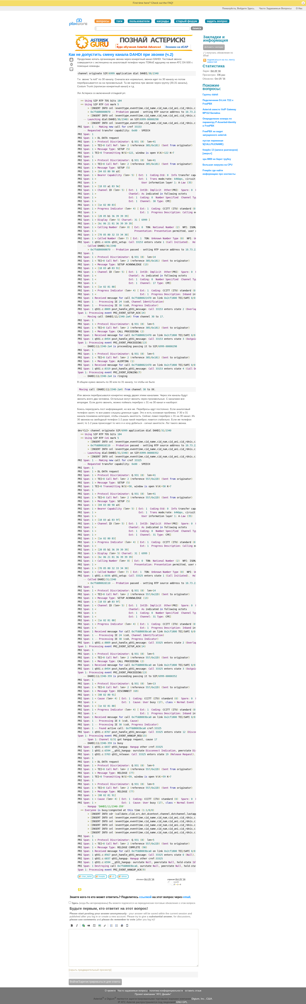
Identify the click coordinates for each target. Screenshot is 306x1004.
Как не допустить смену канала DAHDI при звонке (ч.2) (121, 54)
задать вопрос (217, 21)
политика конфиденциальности (166, 990)
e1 (113, 876)
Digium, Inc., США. (202, 998)
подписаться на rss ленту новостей (221, 60)
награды (163, 21)
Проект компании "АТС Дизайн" (153, 994)
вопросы (102, 21)
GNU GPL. (182, 1002)
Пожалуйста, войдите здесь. (238, 8)
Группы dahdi (210, 94)
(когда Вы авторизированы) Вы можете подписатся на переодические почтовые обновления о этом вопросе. (134, 903)
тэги (119, 21)
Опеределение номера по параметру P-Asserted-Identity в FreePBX (219, 122)
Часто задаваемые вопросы (275, 8)
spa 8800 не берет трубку (217, 159)
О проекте (110, 990)
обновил (145, 879)
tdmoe (124, 876)
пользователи (139, 21)
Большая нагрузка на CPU (217, 164)
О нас (299, 8)
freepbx (102, 876)
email (186, 897)
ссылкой (145, 897)
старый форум (186, 21)
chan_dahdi (87, 876)
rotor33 (176, 882)
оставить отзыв (193, 990)
